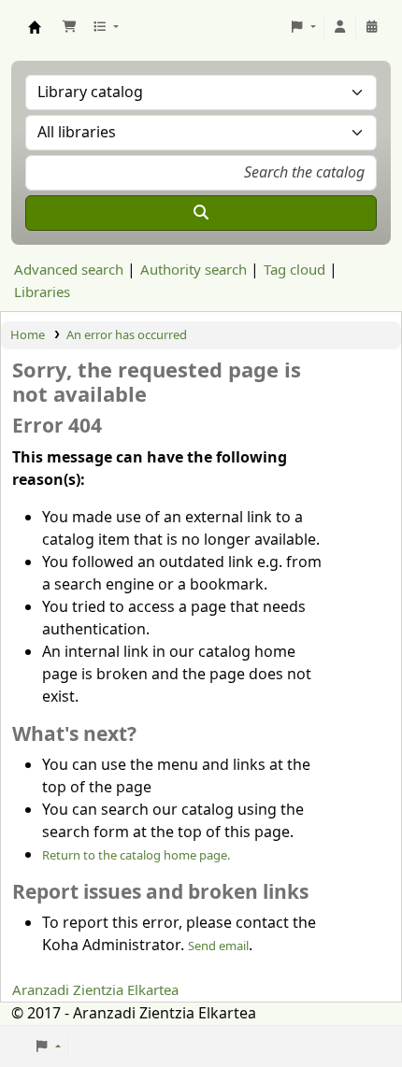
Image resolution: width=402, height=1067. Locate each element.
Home (27, 335)
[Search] (201, 213)
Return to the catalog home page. (136, 855)
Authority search (193, 270)
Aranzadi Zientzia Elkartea (95, 990)
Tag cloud (294, 270)
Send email (218, 946)
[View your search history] (372, 27)
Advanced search (68, 270)
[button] (69, 27)
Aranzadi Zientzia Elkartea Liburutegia (34, 27)
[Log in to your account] (340, 27)
